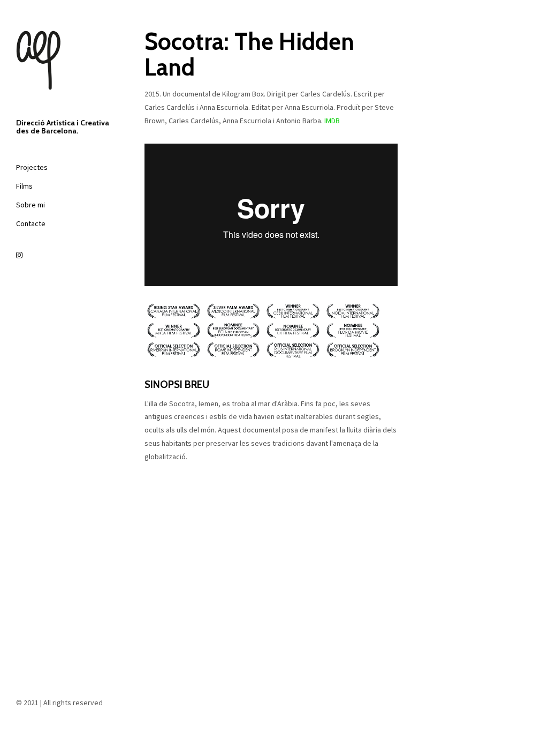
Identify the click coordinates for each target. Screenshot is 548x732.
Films (24, 186)
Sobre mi (30, 205)
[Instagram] (64, 255)
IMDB (332, 120)
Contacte (30, 223)
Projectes (32, 167)
